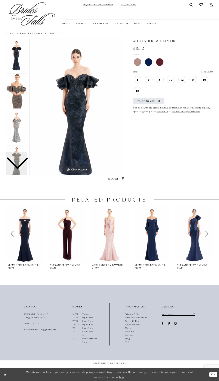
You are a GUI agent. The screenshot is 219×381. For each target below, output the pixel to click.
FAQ (127, 341)
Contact (129, 334)
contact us (162, 111)
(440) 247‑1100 (32, 323)
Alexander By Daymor (31, 33)
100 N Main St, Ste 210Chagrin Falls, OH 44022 (37, 316)
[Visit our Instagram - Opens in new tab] (175, 323)
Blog (127, 338)
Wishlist (129, 331)
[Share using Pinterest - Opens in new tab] (123, 178)
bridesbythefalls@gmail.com (40, 329)
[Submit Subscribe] (193, 314)
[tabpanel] (77, 107)
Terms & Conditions (136, 317)
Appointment (132, 324)
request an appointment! (186, 111)
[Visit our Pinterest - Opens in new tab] (169, 323)
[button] (211, 4)
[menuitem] (98, 4)
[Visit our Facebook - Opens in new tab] (163, 323)
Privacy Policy (133, 314)
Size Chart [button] (207, 71)
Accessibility (132, 320)
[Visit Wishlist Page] (201, 5)
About (128, 328)
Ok (213, 374)
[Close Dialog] (5, 374)
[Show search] (191, 4)
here (121, 377)
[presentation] (25, 234)
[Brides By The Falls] (31, 14)
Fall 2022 (56, 33)
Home (9, 33)
